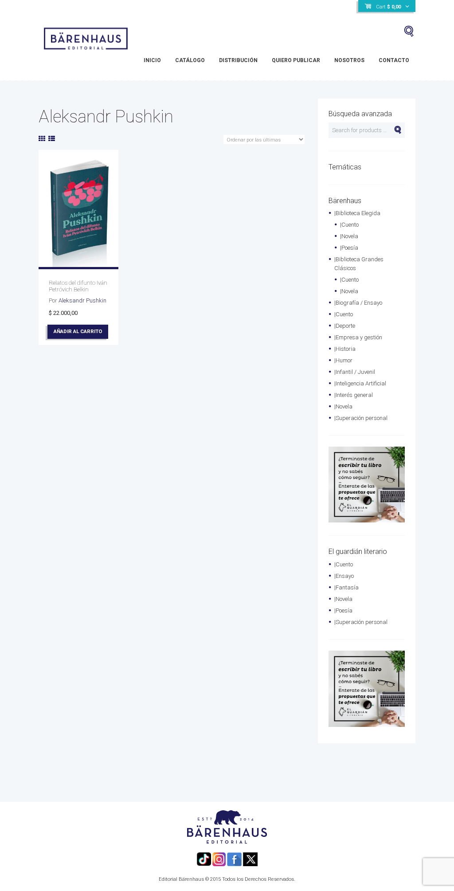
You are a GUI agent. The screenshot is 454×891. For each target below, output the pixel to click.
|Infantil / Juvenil (354, 372)
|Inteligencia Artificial (360, 383)
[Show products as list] (51, 139)
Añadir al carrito (78, 331)
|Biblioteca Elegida (357, 213)
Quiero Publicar (296, 60)
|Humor (343, 360)
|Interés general (353, 395)
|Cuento (349, 224)
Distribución (238, 60)
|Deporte (344, 325)
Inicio (152, 60)
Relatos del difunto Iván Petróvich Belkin (78, 286)
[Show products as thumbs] (42, 139)
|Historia (345, 348)
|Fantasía (346, 587)
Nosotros (349, 60)
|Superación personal (360, 418)
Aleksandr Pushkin (82, 300)
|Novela (349, 236)
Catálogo (190, 60)
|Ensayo (344, 576)
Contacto (394, 60)
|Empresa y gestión (358, 337)
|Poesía (349, 247)
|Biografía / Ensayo (358, 302)
